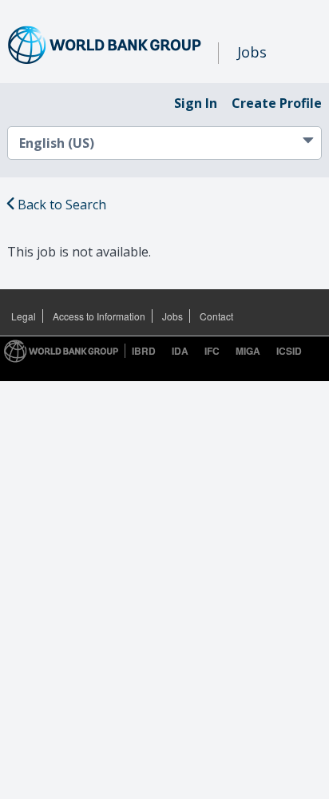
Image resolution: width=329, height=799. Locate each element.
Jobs (172, 316)
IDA (180, 351)
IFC (212, 351)
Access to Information (99, 316)
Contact (216, 316)
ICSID (289, 351)
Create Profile (277, 103)
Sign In (195, 103)
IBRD (144, 351)
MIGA (248, 351)
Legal (23, 316)
